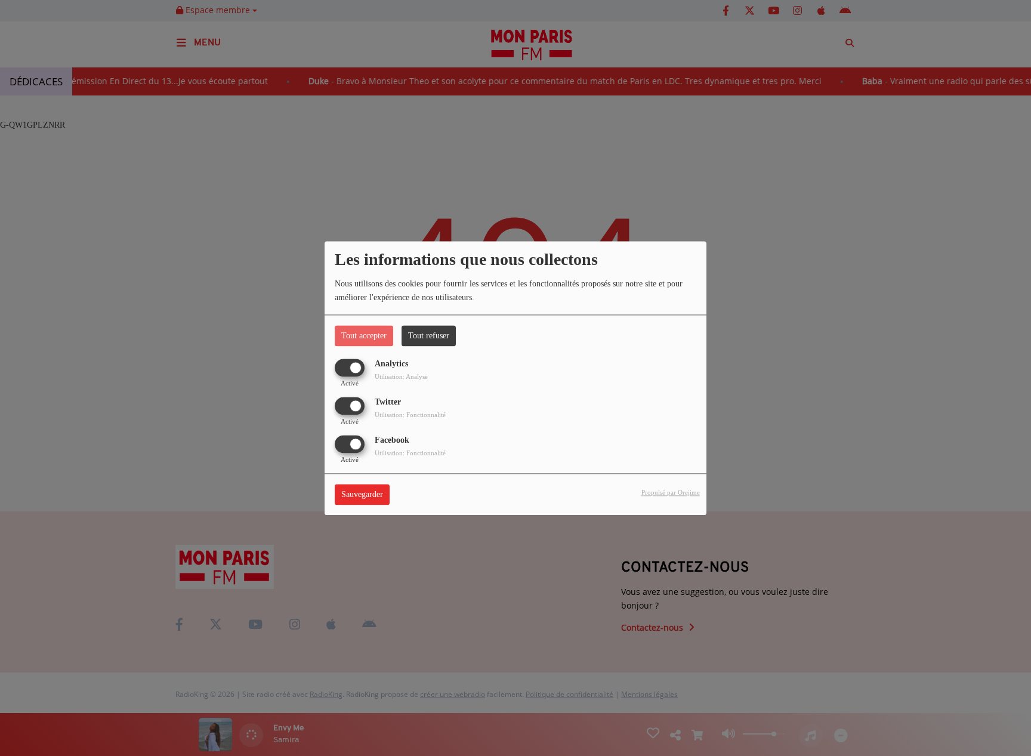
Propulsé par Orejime (670, 492)
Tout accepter (364, 335)
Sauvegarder (362, 494)
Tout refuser (428, 335)
